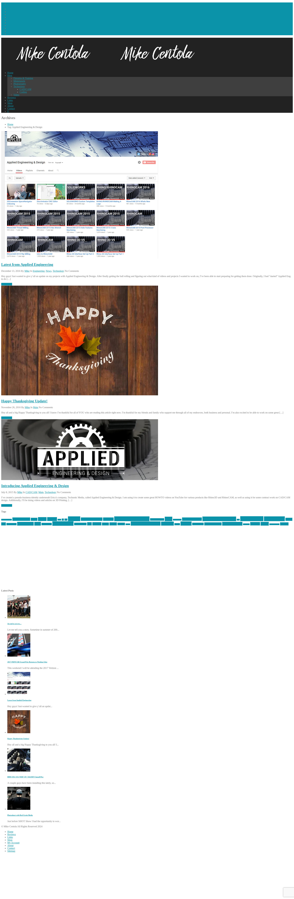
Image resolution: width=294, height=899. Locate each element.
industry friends (192, 519)
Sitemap (11, 851)
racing (105, 524)
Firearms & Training (23, 78)
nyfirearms (46, 524)
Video (16, 94)
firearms (108, 519)
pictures (96, 523)
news (37, 524)
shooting (167, 524)
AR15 (34, 519)
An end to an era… (14, 624)
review (113, 523)
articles (52, 519)
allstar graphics (6, 520)
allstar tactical (21, 519)
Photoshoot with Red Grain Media (20, 815)
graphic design (157, 519)
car (63, 520)
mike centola (251, 518)
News (48, 271)
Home (10, 72)
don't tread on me (91, 519)
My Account (13, 842)
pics (89, 523)
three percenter (232, 524)
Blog (9, 75)
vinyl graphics (274, 524)
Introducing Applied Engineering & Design (35, 486)
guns (168, 519)
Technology (19, 86)
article (42, 519)
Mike (27, 271)
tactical (186, 523)
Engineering (39, 271)
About (10, 106)
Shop (9, 103)
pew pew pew (63, 523)
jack (238, 520)
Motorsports (19, 81)
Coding (23, 92)
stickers (177, 524)
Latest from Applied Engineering (27, 264)
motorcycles (11, 524)
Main (35, 407)
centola (74, 518)
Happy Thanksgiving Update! (24, 401)
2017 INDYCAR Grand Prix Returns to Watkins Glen (27, 662)
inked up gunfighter (219, 519)
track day (246, 524)
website (284, 523)
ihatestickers (177, 520)
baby (59, 520)
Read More (6, 284)
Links (10, 100)
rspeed (128, 524)
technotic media (213, 523)
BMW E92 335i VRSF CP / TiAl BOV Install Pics (25, 777)
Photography (19, 83)
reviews (121, 524)
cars (65, 520)
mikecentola (274, 518)
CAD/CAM (25, 89)
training (255, 523)
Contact (11, 108)
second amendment (145, 523)
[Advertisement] (93, 559)
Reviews (11, 97)
